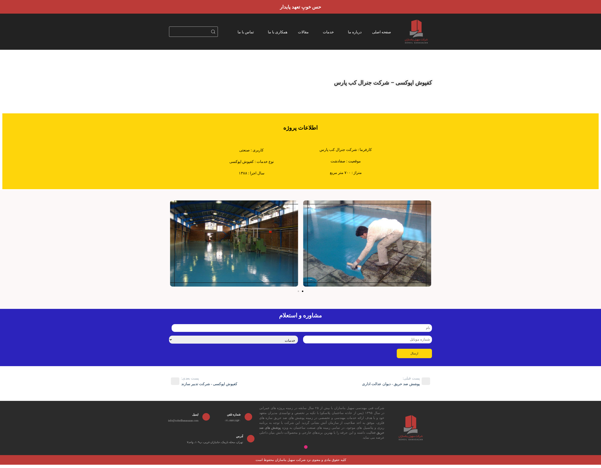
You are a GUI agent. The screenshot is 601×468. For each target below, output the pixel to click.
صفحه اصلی (381, 32)
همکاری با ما (277, 32)
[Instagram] (306, 447)
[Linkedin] (337, 447)
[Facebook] (314, 447)
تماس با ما (246, 32)
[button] (173, 244)
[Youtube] (329, 447)
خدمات (328, 32)
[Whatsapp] (322, 447)
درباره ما (355, 32)
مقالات (303, 32)
